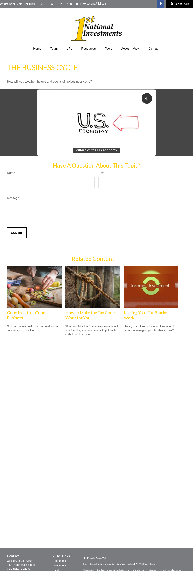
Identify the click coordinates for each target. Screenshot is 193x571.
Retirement (59, 561)
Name (11, 173)
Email (102, 173)
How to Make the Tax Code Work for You (90, 315)
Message (13, 198)
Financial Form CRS (96, 557)
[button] (37, 48)
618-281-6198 (63, 4)
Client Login (182, 4)
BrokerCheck (148, 563)
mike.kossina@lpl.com (93, 3)
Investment (59, 565)
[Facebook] (160, 4)
